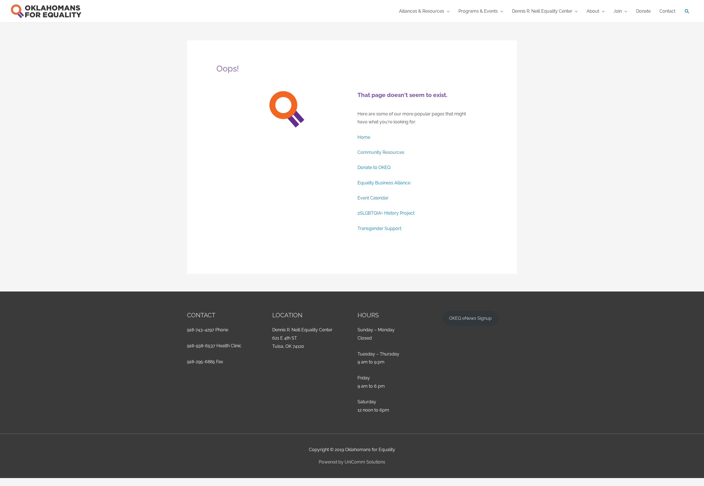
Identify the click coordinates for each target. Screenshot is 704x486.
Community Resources (381, 152)
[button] (687, 11)
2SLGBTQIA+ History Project (386, 213)
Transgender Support (379, 228)
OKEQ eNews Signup (470, 318)
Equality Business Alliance (384, 182)
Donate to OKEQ (374, 167)
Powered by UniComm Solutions (352, 462)
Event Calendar (373, 198)
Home (364, 137)
